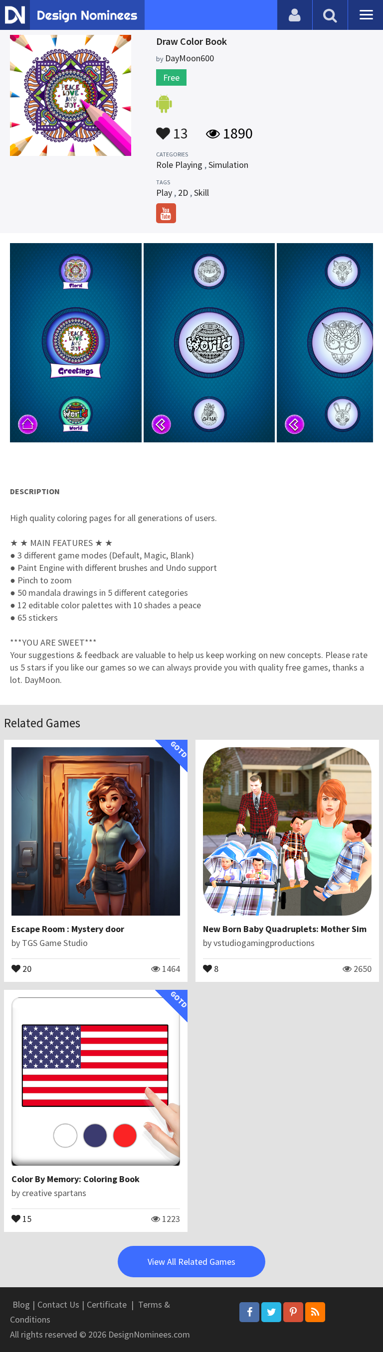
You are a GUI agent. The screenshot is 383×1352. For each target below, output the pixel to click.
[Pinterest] (293, 1312)
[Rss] (315, 1312)
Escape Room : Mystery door (67, 929)
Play (164, 192)
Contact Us (58, 1304)
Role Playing (179, 164)
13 (179, 129)
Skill (201, 192)
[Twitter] (271, 1312)
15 (25, 1218)
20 (25, 968)
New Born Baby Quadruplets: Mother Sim (285, 929)
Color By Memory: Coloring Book (75, 1179)
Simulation (228, 164)
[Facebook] (249, 1312)
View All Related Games (191, 1261)
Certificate (107, 1304)
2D (183, 192)
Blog (21, 1304)
